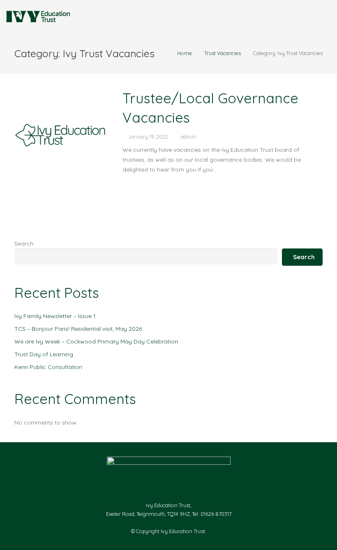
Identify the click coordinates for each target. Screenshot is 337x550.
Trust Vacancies (222, 53)
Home (184, 53)
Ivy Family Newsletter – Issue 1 (55, 316)
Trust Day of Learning (43, 354)
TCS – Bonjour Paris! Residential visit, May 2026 (78, 328)
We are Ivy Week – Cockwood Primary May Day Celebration (96, 341)
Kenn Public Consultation (48, 367)
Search (23, 243)
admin (188, 136)
